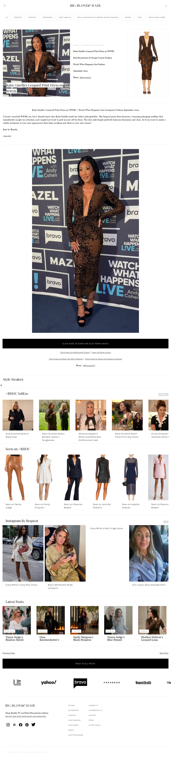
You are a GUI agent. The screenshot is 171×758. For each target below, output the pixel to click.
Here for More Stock (101, 352)
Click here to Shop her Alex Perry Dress (85, 343)
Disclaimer (73, 725)
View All (165, 521)
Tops (140, 17)
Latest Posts (94, 725)
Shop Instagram (75, 735)
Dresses (18, 17)
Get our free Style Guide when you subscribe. (25, 716)
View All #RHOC (163, 394)
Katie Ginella (65, 17)
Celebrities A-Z (95, 710)
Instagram (47, 17)
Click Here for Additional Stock (75, 352)
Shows (128, 17)
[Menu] (4, 5)
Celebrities (73, 710)
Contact (72, 715)
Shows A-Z (93, 705)
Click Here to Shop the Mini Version (66, 359)
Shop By (92, 715)
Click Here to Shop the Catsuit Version (103, 359)
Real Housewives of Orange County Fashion (98, 17)
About (71, 730)
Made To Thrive (42, 752)
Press (91, 720)
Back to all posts (85, 663)
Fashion (32, 17)
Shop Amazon (74, 720)
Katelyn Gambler (31, 752)
